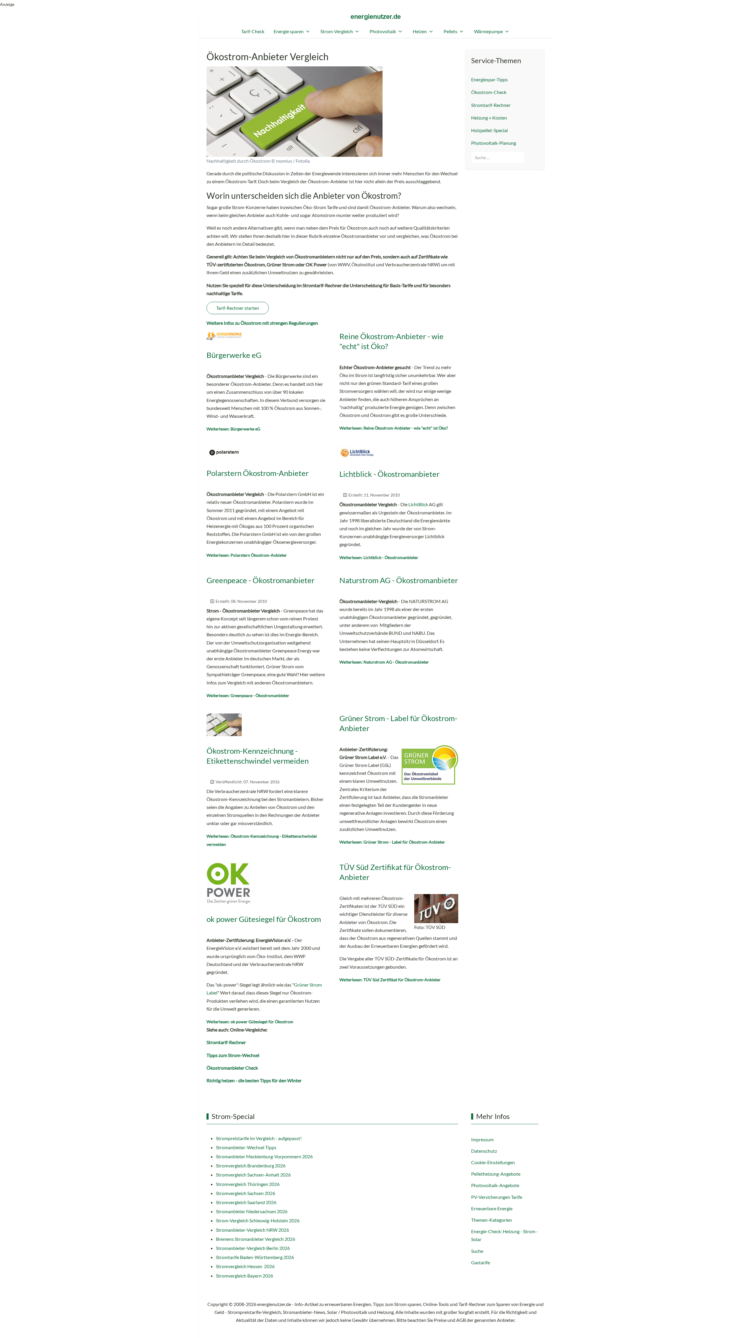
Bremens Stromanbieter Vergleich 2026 (255, 1239)
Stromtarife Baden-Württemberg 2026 (255, 1257)
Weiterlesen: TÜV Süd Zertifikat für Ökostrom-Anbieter (390, 979)
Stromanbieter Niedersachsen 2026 (251, 1211)
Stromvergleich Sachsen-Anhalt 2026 (253, 1174)
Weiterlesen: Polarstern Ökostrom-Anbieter (247, 555)
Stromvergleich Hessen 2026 (245, 1266)
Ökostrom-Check (488, 92)
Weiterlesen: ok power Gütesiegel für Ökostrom (250, 1021)
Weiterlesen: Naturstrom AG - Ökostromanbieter (384, 661)
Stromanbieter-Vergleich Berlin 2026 (253, 1248)
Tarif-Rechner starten (237, 308)
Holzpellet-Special (489, 130)
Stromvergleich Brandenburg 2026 (250, 1165)
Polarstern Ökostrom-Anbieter (258, 473)
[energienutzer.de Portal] (376, 17)
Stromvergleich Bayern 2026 (244, 1275)
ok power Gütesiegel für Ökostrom (264, 919)
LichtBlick (418, 504)
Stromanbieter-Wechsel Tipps (246, 1147)
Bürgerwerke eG (234, 355)
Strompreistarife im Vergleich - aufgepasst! (259, 1138)
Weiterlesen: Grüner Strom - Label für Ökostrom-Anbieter (392, 841)
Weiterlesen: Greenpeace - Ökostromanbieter (248, 695)
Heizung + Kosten (489, 117)
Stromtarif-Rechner (226, 1042)
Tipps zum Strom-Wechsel (233, 1055)
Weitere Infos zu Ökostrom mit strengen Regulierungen (262, 323)
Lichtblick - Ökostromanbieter (389, 474)
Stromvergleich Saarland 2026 (246, 1202)
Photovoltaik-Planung (493, 143)
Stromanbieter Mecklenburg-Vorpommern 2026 (264, 1156)
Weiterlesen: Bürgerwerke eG (233, 428)
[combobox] (498, 157)
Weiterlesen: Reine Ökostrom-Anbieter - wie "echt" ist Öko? (393, 427)
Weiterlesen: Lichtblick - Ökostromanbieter (378, 557)
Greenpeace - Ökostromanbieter (260, 580)
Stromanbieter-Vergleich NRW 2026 (252, 1230)
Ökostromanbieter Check (232, 1068)
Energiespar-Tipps (489, 79)
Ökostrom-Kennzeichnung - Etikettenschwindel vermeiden (258, 755)
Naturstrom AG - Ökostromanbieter (398, 580)
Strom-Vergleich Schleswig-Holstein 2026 (258, 1220)
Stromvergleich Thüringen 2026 (248, 1184)
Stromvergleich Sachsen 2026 (245, 1193)
